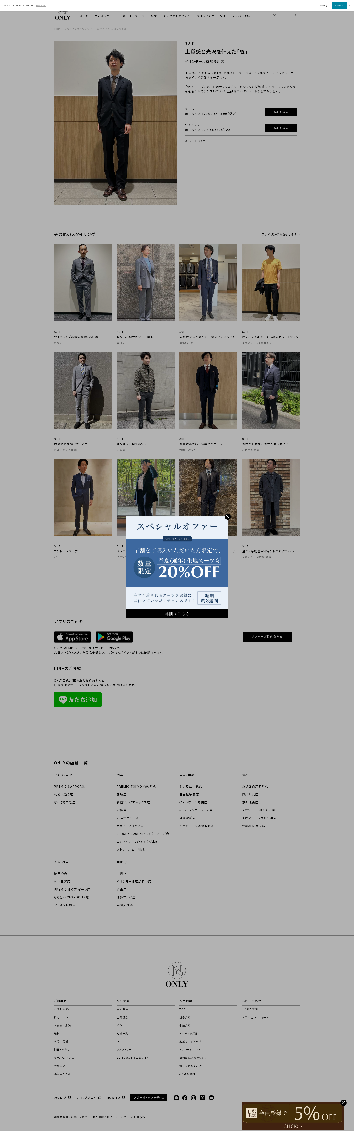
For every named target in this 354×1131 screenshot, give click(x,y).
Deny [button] (324, 5)
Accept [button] (340, 5)
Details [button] (41, 5)
